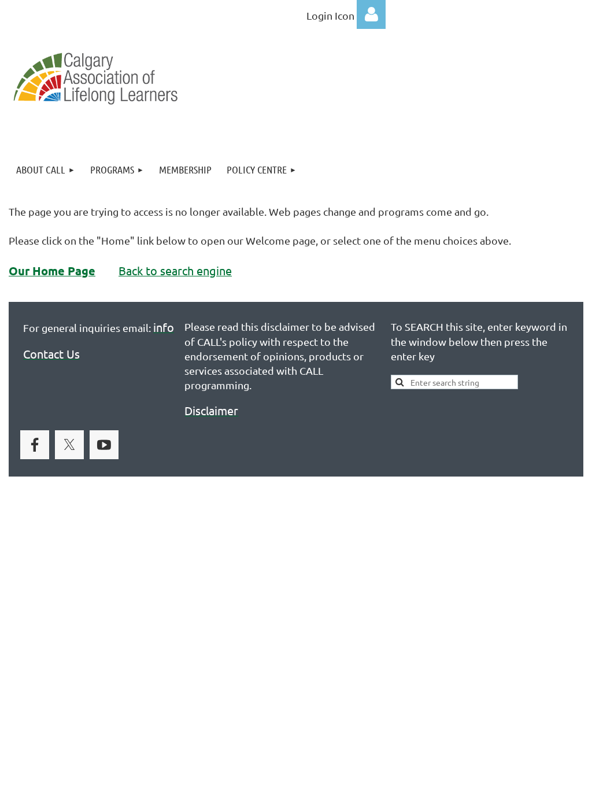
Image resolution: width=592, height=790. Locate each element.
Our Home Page (52, 270)
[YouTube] (104, 444)
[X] (69, 444)
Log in (371, 14)
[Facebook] (34, 444)
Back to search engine (175, 270)
